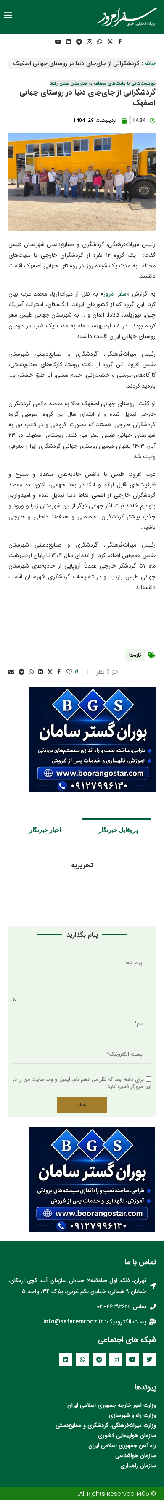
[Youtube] (58, 42)
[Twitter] (110, 42)
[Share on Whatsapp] (31, 672)
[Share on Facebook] (59, 672)
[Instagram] (90, 42)
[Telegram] (79, 42)
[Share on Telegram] (21, 672)
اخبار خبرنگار (45, 830)
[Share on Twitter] (50, 672)
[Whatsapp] (100, 42)
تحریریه (82, 865)
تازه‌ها (135, 655)
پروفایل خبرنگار (118, 830)
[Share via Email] (11, 672)
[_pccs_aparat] (46, 42)
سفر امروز (115, 293)
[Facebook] (120, 42)
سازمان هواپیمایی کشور (129, 1435)
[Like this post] (69, 672)
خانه (150, 63)
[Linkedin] (68, 42)
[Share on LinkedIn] (40, 672)
